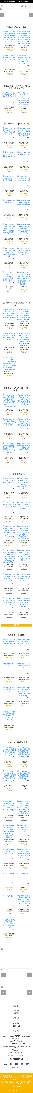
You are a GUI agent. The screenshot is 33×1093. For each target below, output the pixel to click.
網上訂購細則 (16, 1024)
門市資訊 (16, 1013)
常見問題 (16, 1012)
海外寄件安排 (16, 1027)
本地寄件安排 (16, 1025)
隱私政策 (16, 1010)
